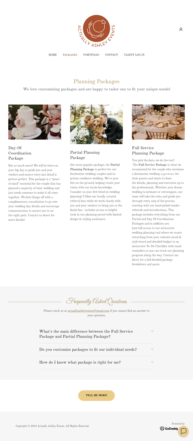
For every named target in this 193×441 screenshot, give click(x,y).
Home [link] (53, 55)
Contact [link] (111, 55)
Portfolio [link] (91, 55)
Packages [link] (70, 55)
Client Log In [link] (134, 55)
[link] (96, 29)
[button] (181, 29)
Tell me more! (96, 395)
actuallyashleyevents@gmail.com (88, 311)
